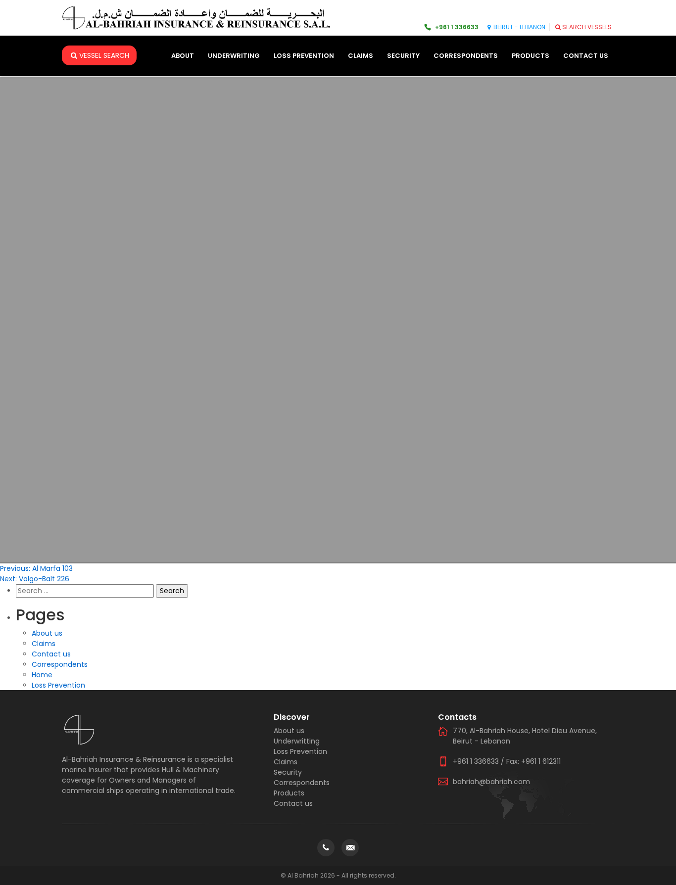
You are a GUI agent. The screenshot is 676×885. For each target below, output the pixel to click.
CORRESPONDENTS (466, 55)
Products (289, 793)
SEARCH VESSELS (587, 27)
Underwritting (297, 741)
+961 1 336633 (457, 27)
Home (42, 675)
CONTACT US (585, 55)
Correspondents (60, 664)
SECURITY (403, 55)
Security (288, 772)
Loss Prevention (58, 685)
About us (47, 633)
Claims (43, 644)
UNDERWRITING (234, 55)
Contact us (51, 654)
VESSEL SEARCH (104, 55)
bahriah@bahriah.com (491, 782)
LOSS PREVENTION (304, 55)
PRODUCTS (530, 55)
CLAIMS (360, 55)
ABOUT (182, 55)
